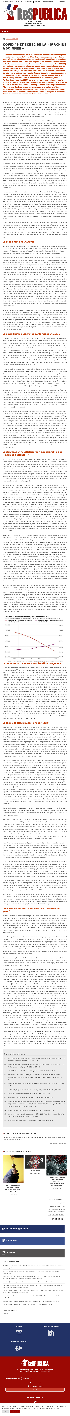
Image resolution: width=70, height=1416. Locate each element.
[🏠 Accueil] (4, 39)
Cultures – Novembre (9, 1301)
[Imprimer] (63, 1219)
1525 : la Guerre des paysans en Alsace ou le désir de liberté (35, 1304)
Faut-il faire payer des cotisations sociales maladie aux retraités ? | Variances (25, 1276)
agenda (10, 1252)
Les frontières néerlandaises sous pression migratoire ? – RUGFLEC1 (22, 1296)
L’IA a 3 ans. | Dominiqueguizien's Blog (13, 1282)
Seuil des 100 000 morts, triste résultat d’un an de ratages (13, 1188)
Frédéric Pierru (58, 1200)
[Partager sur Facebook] (57, 1219)
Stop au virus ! (35, 1171)
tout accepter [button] (15, 1412)
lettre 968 (55, 1214)
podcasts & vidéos (17, 1228)
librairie (11, 1240)
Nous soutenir (28, 1)
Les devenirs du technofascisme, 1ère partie (40, 1282)
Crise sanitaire (12, 39)
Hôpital (61, 1214)
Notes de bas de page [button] (14, 1054)
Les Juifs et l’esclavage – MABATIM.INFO (14, 1271)
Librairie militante (60, 1)
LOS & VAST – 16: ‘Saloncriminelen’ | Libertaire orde (17, 1266)
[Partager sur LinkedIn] (60, 1219)
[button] (23, 135)
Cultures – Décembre (9, 1290)
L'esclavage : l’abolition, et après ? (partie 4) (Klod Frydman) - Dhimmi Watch (24, 1285)
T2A (49, 1214)
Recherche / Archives (47, 1)
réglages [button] (5, 1412)
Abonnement (18, 1)
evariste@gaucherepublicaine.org (56, 1211)
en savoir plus (54, 1408)
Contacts (37, 1)
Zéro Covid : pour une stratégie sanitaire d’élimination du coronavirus (57, 1182)
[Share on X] (53, 1219)
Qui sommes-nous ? (8, 1)
